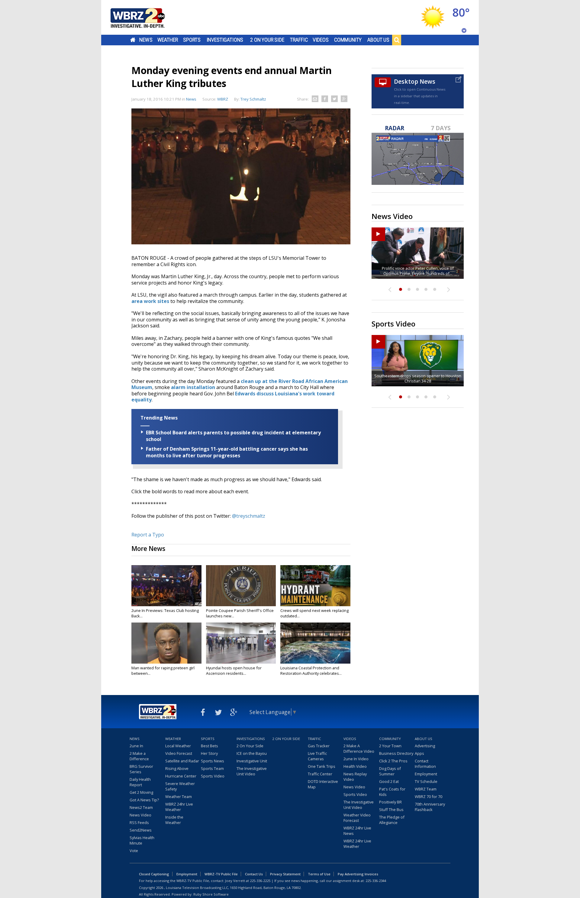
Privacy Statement (285, 874)
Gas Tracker (319, 745)
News (145, 40)
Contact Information (425, 763)
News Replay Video (355, 776)
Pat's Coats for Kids (392, 791)
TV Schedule (426, 781)
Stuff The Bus (391, 809)
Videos (321, 40)
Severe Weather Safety (180, 786)
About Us (378, 40)
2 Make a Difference (139, 756)
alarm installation (193, 387)
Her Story (209, 753)
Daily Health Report (140, 782)
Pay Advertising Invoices (358, 874)
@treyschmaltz (248, 516)
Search (396, 40)
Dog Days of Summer (390, 771)
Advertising (425, 745)
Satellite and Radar (182, 761)
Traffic (299, 40)
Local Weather (178, 745)
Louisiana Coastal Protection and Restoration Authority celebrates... (311, 670)
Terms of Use (319, 874)
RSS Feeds (139, 822)
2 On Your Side (267, 40)
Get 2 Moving (141, 792)
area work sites (150, 301)
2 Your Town (390, 745)
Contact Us (254, 874)
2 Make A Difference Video (358, 748)
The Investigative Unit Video (252, 771)
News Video (140, 815)
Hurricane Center (180, 776)
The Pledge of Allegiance (391, 819)
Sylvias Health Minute (142, 840)
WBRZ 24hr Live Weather (179, 806)
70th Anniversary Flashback (430, 806)
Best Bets (209, 745)
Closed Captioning (154, 874)
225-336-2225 (260, 880)
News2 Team (141, 807)
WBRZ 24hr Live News (357, 830)
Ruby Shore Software (211, 894)
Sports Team (212, 768)
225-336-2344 (376, 880)
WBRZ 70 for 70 (428, 796)
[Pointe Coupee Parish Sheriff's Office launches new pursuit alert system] (241, 585)
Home (132, 40)
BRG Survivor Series (141, 769)
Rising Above (176, 768)
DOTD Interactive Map (323, 784)
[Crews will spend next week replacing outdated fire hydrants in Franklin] (315, 585)
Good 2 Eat (389, 781)
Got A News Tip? (144, 800)
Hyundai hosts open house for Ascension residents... (234, 670)
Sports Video (212, 776)
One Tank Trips (321, 766)
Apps (419, 753)
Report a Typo (147, 534)
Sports (192, 40)
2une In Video (356, 758)
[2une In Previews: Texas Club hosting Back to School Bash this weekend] (166, 585)
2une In (136, 745)
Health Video (355, 766)
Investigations (225, 40)
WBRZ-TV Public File (221, 874)
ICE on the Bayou (252, 753)
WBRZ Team (426, 789)
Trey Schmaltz (253, 99)
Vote (134, 850)
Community (348, 40)
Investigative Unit (252, 761)
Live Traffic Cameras (317, 756)
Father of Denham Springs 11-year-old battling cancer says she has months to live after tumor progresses (227, 452)
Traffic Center (320, 774)
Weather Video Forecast (357, 817)
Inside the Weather (174, 819)
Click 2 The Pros (393, 761)
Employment (426, 774)
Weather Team (178, 796)
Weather (167, 40)
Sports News (212, 761)
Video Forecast (178, 753)
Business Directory (396, 753)
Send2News (141, 830)
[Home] (145, 17)
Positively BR (390, 802)
